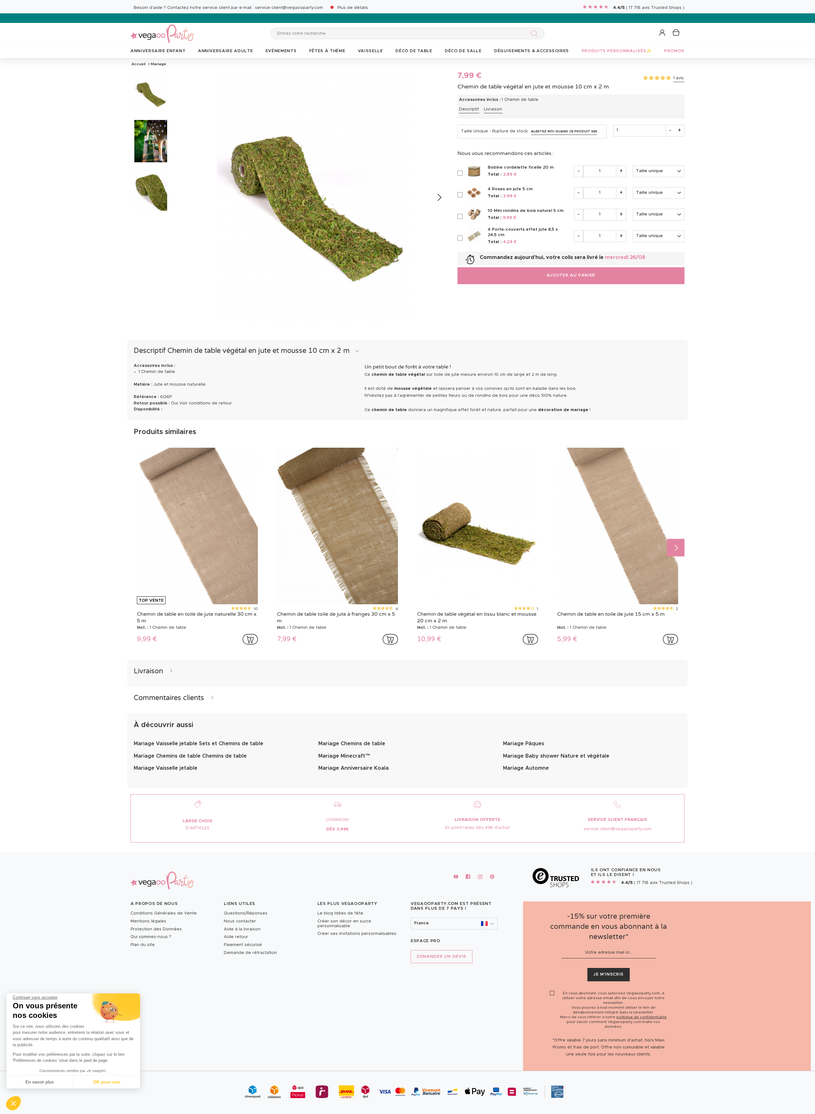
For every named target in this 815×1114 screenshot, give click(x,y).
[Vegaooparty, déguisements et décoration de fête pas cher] (162, 30)
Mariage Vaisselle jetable (165, 768)
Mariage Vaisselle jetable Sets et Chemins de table (198, 743)
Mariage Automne (526, 768)
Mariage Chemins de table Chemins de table (190, 756)
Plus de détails (352, 8)
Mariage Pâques (523, 743)
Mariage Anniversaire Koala (353, 768)
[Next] (439, 197)
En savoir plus (39, 1081)
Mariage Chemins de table (351, 743)
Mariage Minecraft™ (344, 756)
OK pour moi (106, 1081)
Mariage (158, 64)
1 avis (678, 78)
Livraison (493, 109)
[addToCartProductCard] (250, 639)
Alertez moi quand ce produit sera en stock (564, 131)
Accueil (138, 64)
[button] (13, 1103)
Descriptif (469, 109)
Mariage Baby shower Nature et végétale (556, 756)
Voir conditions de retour (205, 403)
